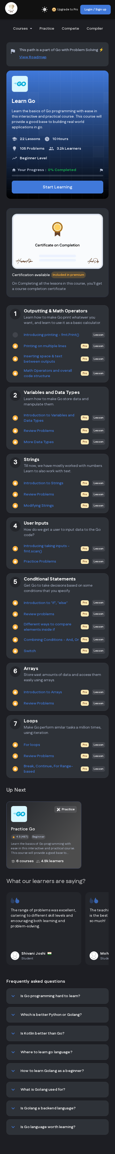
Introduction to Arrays (43, 692)
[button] (22, 29)
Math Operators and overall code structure (48, 373)
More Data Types (39, 442)
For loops (32, 745)
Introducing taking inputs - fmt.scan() (47, 548)
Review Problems (39, 430)
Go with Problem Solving (76, 50)
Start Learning (57, 187)
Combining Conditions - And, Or (51, 639)
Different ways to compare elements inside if (47, 627)
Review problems (39, 614)
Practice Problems (40, 561)
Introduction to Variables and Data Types (49, 418)
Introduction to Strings (43, 483)
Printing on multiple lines (45, 346)
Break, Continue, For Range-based (48, 769)
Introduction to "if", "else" (46, 603)
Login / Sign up (95, 9)
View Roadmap (33, 57)
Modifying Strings (39, 505)
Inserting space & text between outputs (43, 359)
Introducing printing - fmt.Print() (51, 335)
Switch (30, 651)
